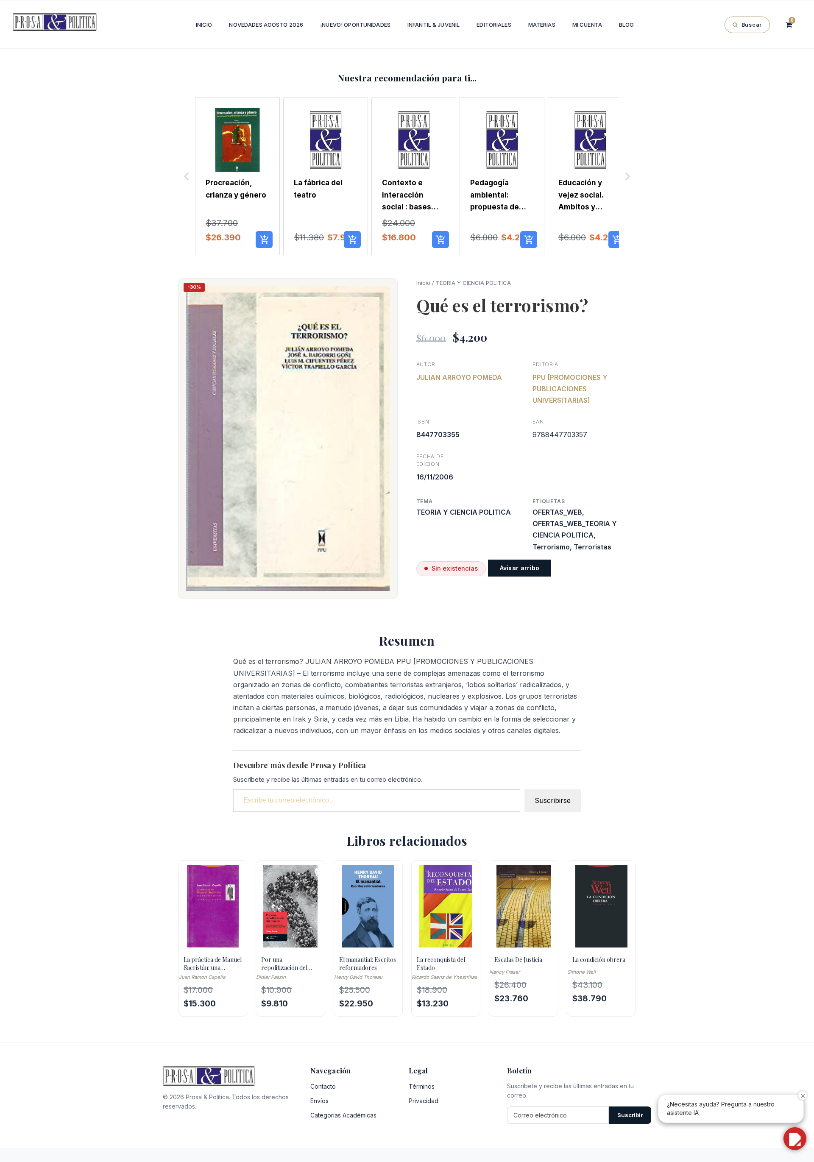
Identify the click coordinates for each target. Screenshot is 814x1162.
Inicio (204, 24)
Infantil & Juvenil (433, 24)
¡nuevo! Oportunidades (355, 24)
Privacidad (423, 1100)
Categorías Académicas (343, 1115)
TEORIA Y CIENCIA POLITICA (473, 282)
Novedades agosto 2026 (266, 24)
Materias (541, 24)
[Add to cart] (264, 239)
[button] (186, 176)
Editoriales (494, 24)
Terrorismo (551, 547)
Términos (422, 1086)
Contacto (323, 1086)
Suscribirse (553, 800)
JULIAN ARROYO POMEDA (459, 377)
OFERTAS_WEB (557, 512)
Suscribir (630, 1115)
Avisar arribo (520, 567)
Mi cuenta (587, 24)
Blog (626, 24)
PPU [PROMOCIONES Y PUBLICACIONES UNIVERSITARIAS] (570, 388)
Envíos (319, 1100)
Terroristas (592, 547)
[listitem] (237, 177)
